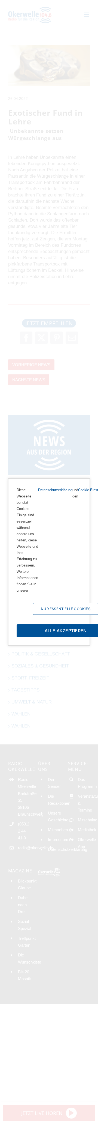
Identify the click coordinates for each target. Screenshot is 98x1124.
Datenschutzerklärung (55, 490)
